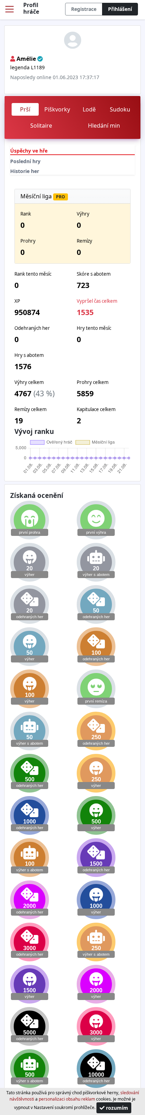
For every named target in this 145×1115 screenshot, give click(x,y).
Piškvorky (57, 109)
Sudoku (120, 109)
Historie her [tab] (24, 171)
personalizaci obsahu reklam (67, 1099)
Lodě (89, 109)
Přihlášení (120, 9)
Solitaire (41, 125)
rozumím (116, 1107)
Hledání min (104, 125)
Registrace (83, 9)
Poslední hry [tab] (25, 161)
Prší (25, 109)
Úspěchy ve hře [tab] (29, 150)
